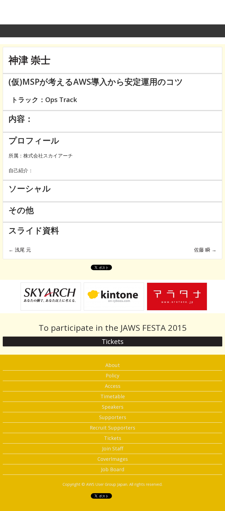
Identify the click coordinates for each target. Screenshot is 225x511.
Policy (112, 375)
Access (112, 386)
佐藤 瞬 (205, 249)
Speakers (112, 406)
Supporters (112, 417)
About (112, 365)
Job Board (112, 469)
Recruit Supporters (112, 427)
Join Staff (112, 448)
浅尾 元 (20, 249)
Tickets (112, 341)
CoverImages (112, 459)
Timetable (112, 396)
